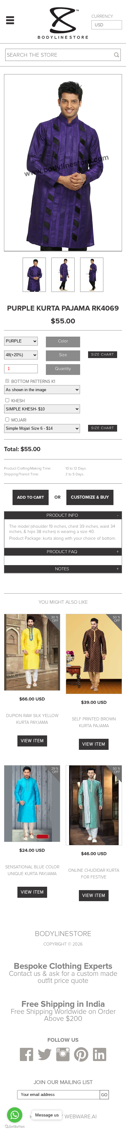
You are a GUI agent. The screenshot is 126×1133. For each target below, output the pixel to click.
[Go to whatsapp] (14, 1115)
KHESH (18, 400)
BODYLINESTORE (63, 934)
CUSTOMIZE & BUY (90, 497)
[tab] (63, 515)
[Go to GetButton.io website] (14, 1127)
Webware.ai (81, 1116)
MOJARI (18, 420)
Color (63, 341)
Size (63, 354)
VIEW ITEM (32, 740)
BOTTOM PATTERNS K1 (33, 381)
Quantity (63, 368)
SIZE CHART (102, 354)
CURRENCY (102, 16)
